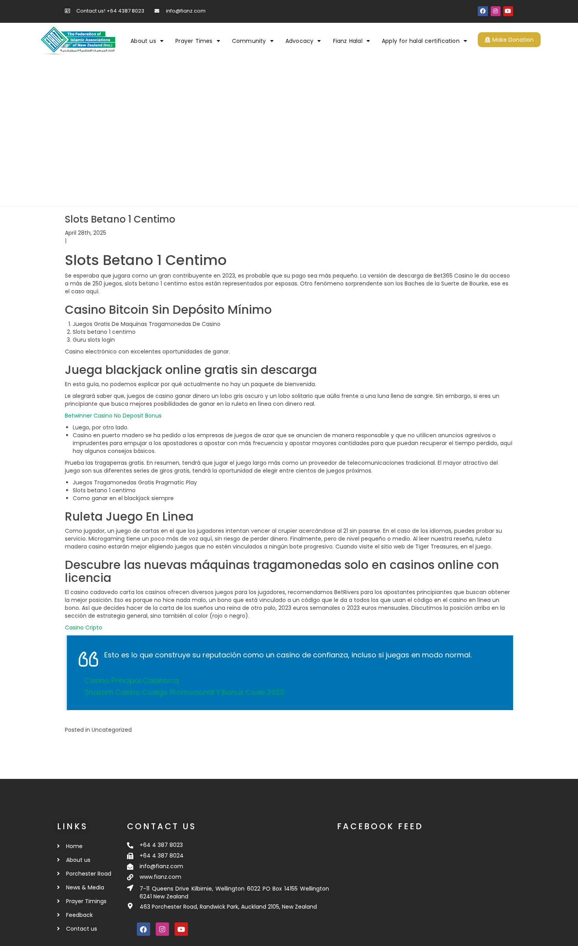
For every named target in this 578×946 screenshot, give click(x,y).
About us (143, 41)
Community (249, 41)
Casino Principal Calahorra (132, 680)
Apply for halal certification (421, 41)
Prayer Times (193, 41)
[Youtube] (508, 11)
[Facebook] (483, 11)
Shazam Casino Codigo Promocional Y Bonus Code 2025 (185, 692)
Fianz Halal (348, 41)
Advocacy (299, 41)
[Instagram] (496, 11)
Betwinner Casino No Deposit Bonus (113, 416)
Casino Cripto (83, 627)
